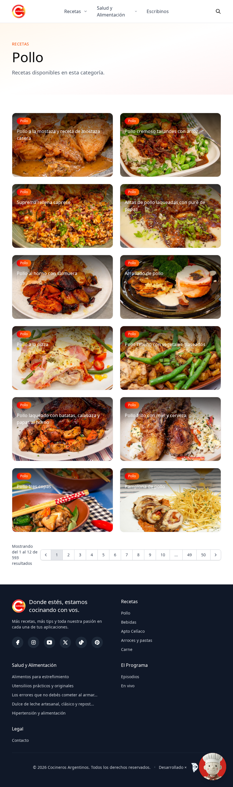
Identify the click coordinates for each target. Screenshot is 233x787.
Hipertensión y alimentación (39, 713)
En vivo (127, 685)
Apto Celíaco (133, 631)
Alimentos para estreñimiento (40, 676)
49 (189, 554)
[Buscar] (218, 11)
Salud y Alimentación (111, 11)
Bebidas (128, 622)
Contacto (20, 740)
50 (203, 554)
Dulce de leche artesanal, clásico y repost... (53, 704)
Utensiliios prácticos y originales (43, 685)
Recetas (72, 11)
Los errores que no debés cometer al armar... (54, 695)
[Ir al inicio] (19, 11)
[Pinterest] (97, 642)
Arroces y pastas (136, 640)
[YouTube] (49, 642)
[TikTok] (81, 642)
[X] (65, 642)
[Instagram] (33, 642)
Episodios (130, 676)
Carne (126, 649)
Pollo (125, 613)
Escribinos (158, 11)
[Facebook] (17, 642)
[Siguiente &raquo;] (215, 554)
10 (163, 554)
